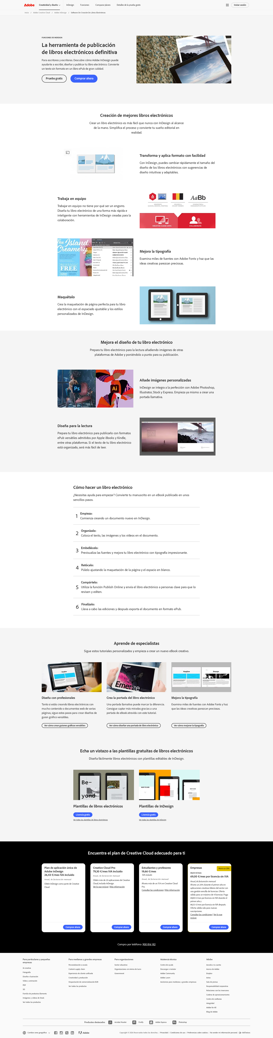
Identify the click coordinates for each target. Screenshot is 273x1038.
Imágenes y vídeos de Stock (33, 998)
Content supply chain (77, 969)
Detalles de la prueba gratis (128, 5)
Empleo (209, 973)
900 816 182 (149, 944)
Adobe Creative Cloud (41, 13)
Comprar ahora (84, 78)
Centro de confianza (214, 999)
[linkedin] (72, 1032)
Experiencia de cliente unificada (81, 973)
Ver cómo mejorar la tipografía (189, 725)
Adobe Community (167, 973)
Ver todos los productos (32, 1002)
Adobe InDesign (60, 13)
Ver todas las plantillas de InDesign (152, 820)
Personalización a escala (78, 965)
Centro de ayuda (166, 965)
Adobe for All (211, 1007)
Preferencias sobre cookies (197, 1033)
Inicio (27, 13)
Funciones (84, 5)
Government (119, 973)
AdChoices (246, 1033)
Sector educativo (121, 965)
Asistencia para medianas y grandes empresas (178, 982)
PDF (24, 985)
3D (24, 989)
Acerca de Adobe (212, 969)
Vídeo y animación (30, 981)
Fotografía (27, 972)
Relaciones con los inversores (217, 990)
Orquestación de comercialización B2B (83, 982)
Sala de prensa (212, 982)
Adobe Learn (165, 978)
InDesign (70, 5)
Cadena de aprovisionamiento (217, 995)
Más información (117, 886)
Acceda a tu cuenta (213, 965)
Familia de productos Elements (35, 994)
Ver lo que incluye (100, 886)
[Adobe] (29, 5)
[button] (227, 5)
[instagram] (61, 1032)
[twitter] (66, 1032)
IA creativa (27, 968)
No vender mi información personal (223, 1033)
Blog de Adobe (212, 1012)
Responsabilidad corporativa (217, 986)
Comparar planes (102, 5)
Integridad (210, 1003)
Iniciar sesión (240, 5)
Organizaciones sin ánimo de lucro (128, 969)
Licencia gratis (83, 814)
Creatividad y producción (78, 978)
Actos (208, 978)
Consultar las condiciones (153, 890)
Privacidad (164, 1033)
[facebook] (55, 1032)
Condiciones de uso (177, 1033)
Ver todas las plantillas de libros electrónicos (90, 820)
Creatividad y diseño (48, 5)
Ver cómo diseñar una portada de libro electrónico (133, 725)
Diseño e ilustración (30, 976)
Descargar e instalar (168, 969)
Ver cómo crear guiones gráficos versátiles (64, 725)
